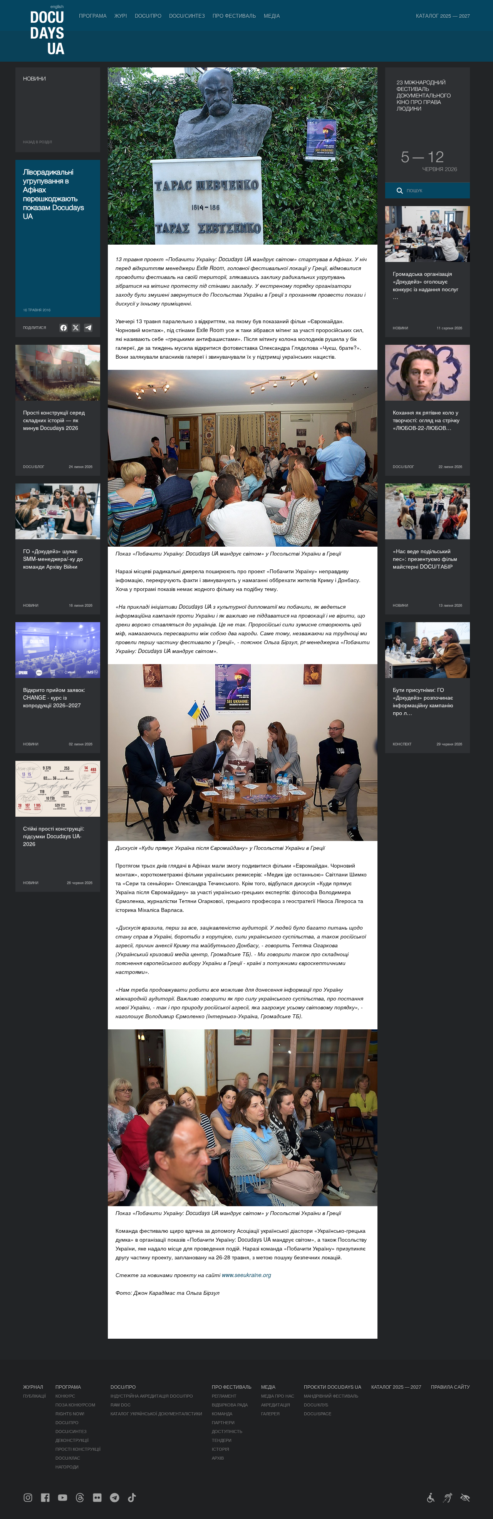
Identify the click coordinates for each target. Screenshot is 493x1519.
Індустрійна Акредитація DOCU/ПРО (152, 1396)
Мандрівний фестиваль (331, 1396)
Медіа (272, 15)
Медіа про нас (277, 1396)
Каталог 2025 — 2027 (443, 15)
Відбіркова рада (230, 1405)
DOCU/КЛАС (67, 1458)
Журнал (33, 1386)
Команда (222, 1413)
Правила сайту (450, 1386)
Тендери (221, 1440)
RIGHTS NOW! (69, 1413)
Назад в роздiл (37, 141)
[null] (63, 328)
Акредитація (275, 1405)
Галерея (270, 1413)
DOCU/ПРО (148, 15)
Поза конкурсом (75, 1405)
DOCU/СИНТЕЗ (187, 15)
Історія (220, 1449)
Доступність (227, 1431)
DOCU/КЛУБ (316, 1405)
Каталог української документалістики (156, 1413)
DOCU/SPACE (317, 1413)
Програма (93, 15)
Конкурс (65, 1396)
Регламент (224, 1396)
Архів (218, 1458)
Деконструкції (72, 1440)
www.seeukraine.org (246, 1275)
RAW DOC (121, 1405)
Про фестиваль (234, 15)
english (57, 6)
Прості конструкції (78, 1449)
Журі (120, 15)
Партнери (223, 1422)
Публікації (34, 1396)
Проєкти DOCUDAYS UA (332, 1386)
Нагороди (67, 1467)
